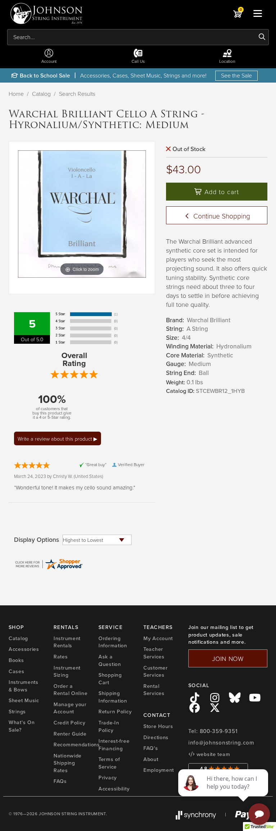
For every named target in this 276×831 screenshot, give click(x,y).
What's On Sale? (21, 726)
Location (227, 61)
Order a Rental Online (70, 690)
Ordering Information (112, 642)
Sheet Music (24, 700)
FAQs (60, 781)
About (150, 759)
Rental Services (154, 690)
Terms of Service (109, 763)
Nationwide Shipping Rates (68, 763)
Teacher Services (154, 653)
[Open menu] (258, 13)
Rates (61, 657)
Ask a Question (109, 660)
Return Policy (115, 711)
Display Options (36, 539)
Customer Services (155, 671)
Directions (156, 737)
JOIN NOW (228, 658)
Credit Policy (69, 723)
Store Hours (158, 726)
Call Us (138, 61)
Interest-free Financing (113, 744)
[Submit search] (262, 37)
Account (48, 61)
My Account (158, 638)
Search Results (77, 94)
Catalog (41, 94)
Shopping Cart (110, 678)
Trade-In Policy (108, 726)
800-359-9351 (219, 731)
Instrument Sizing (67, 671)
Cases (16, 671)
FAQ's (150, 748)
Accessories (24, 649)
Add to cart (220, 191)
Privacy (107, 777)
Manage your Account (70, 708)
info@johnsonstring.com (221, 743)
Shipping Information (112, 697)
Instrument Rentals (67, 642)
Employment (158, 770)
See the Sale (236, 75)
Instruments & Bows (23, 686)
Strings (17, 711)
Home (16, 94)
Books (16, 660)
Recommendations (77, 744)
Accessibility (113, 789)
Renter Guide (70, 734)
